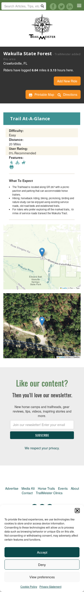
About (75, 488)
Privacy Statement (50, 586)
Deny (42, 564)
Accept (42, 552)
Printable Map (44, 94)
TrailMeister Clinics (49, 493)
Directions (70, 94)
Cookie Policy (28, 586)
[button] (77, 510)
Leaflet (64, 288)
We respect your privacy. (42, 448)
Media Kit (28, 488)
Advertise (11, 488)
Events (63, 488)
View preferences (42, 577)
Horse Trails (46, 488)
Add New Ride (67, 81)
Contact (27, 493)
